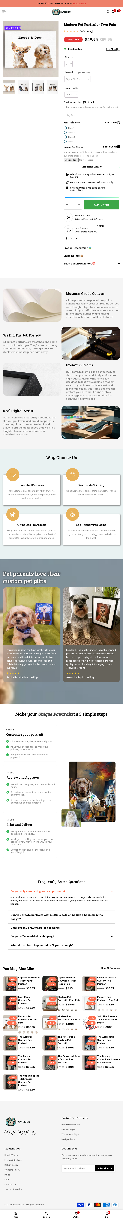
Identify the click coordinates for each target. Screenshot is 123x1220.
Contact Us (10, 1184)
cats (92, 897)
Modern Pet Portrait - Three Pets (27, 1019)
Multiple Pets (68, 1139)
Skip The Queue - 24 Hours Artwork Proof (107, 1019)
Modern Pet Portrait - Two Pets (69, 1018)
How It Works (11, 1155)
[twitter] (71, 238)
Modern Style (68, 1129)
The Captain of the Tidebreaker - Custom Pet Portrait (28, 1080)
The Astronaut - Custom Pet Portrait (106, 1040)
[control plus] (79, 204)
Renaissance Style (71, 1124)
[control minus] (66, 204)
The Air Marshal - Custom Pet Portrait (67, 1040)
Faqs (6, 1179)
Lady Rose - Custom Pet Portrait (25, 1000)
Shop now (78, 3)
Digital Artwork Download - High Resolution (67, 980)
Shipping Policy (12, 1169)
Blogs (7, 1174)
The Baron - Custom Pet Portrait (25, 1059)
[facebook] (66, 238)
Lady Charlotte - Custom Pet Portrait (106, 980)
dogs (82, 897)
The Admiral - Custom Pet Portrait (26, 1040)
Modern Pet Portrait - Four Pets (69, 999)
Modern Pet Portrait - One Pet (107, 999)
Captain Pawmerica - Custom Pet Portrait (29, 980)
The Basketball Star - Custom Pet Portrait (69, 1059)
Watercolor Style (70, 1134)
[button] (55, 55)
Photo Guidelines (13, 1160)
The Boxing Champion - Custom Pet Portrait (108, 1059)
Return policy (11, 1164)
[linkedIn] (76, 238)
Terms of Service (13, 1189)
